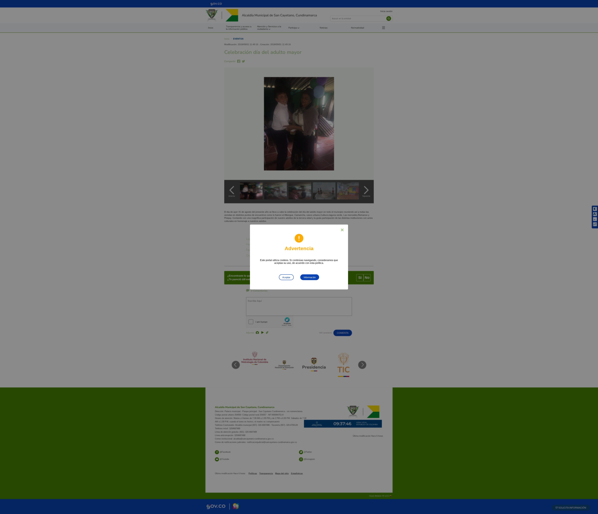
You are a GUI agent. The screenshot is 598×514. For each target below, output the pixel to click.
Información (310, 277)
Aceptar (286, 277)
